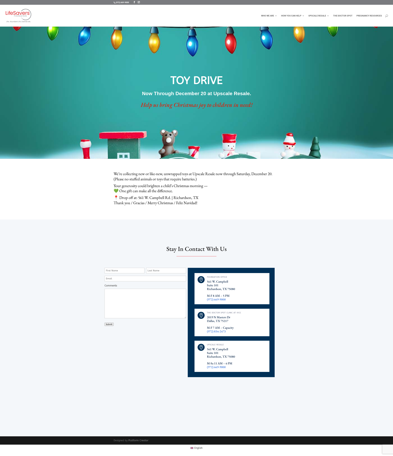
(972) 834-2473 (216, 331)
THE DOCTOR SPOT (342, 16)
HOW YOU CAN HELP (291, 16)
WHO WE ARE (267, 16)
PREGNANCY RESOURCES (369, 16)
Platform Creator (138, 440)
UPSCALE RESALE (317, 16)
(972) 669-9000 (122, 2)
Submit (109, 324)
